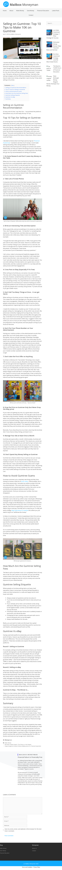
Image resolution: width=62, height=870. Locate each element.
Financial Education (4, 853)
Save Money (30, 10)
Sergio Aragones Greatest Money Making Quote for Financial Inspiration (23, 746)
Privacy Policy (36, 867)
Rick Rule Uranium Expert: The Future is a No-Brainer (18, 744)
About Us (34, 848)
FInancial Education (43, 10)
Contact (31, 15)
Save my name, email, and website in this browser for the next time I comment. (23, 830)
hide (12, 85)
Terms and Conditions (27, 867)
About (11, 10)
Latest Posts (55, 10)
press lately (24, 481)
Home (5, 10)
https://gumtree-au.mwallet (19, 510)
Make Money (20, 10)
